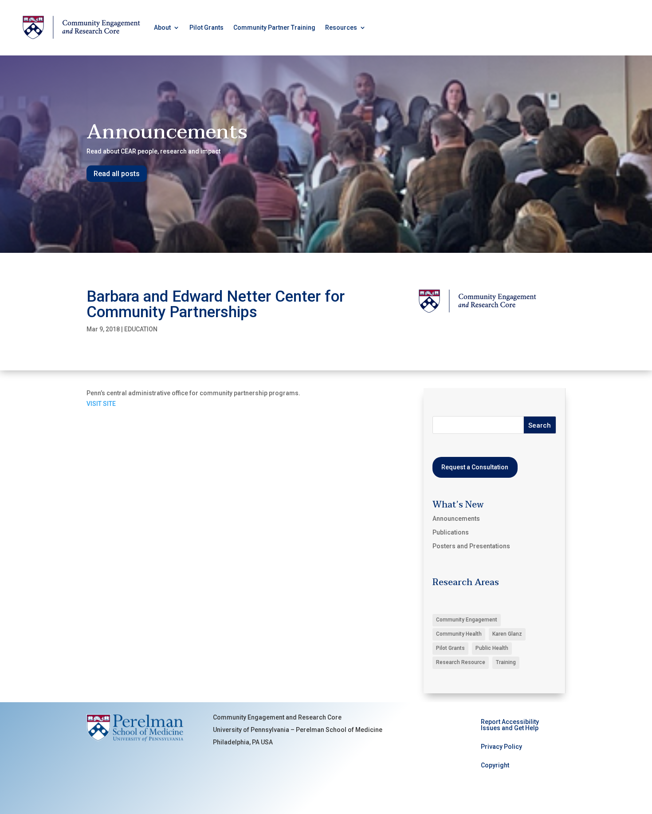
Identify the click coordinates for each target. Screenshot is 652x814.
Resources (341, 27)
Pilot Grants (206, 27)
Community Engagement (466, 620)
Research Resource (460, 662)
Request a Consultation (474, 467)
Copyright (495, 765)
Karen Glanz (507, 634)
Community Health (459, 634)
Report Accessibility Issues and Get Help (510, 725)
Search (539, 425)
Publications (450, 532)
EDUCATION (140, 329)
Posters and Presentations (471, 546)
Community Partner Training (274, 27)
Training (506, 662)
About (162, 27)
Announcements (456, 518)
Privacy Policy (501, 746)
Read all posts (117, 173)
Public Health (491, 648)
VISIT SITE (101, 403)
